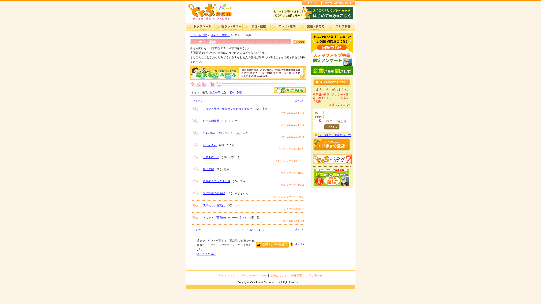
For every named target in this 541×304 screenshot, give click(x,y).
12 (251, 230)
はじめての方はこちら (332, 82)
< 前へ (198, 100)
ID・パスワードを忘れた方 (334, 135)
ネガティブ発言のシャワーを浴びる (225, 217)
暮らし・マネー (228, 27)
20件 (232, 92)
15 (262, 230)
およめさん (210, 145)
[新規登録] (290, 93)
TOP (200, 27)
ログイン (299, 243)
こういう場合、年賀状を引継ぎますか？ (227, 108)
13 (254, 230)
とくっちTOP (198, 35)
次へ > (299, 100)
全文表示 (214, 92)
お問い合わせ (314, 275)
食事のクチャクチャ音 (216, 181)
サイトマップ (227, 275)
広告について (278, 275)
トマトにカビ (211, 157)
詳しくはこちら (206, 254)
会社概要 (296, 275)
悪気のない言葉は (214, 205)
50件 (240, 92)
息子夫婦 (208, 169)
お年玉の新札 (211, 120)
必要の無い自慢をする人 (218, 132)
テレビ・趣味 (284, 27)
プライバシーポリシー (252, 275)
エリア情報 (341, 27)
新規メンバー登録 (272, 245)
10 (243, 230)
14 (258, 230)
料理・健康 (256, 27)
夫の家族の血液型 (214, 193)
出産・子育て (313, 27)
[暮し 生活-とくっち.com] (213, 20)
